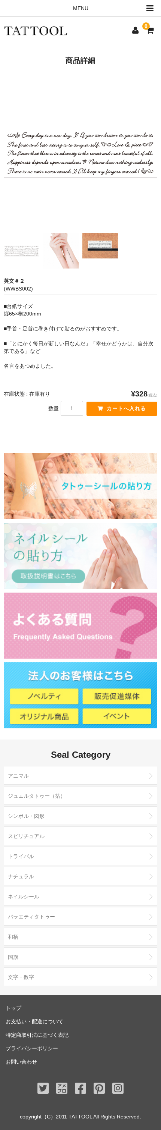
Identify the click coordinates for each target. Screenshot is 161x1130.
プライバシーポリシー (32, 1048)
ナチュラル (21, 876)
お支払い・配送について (34, 1021)
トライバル (21, 856)
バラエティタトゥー (31, 917)
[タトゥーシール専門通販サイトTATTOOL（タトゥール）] (35, 30)
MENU (80, 8)
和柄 (13, 937)
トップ (13, 1008)
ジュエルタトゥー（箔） (37, 796)
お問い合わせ (21, 1062)
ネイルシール (23, 897)
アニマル (18, 776)
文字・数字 (21, 977)
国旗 (13, 957)
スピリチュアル (26, 836)
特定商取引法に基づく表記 (37, 1035)
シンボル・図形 (26, 816)
